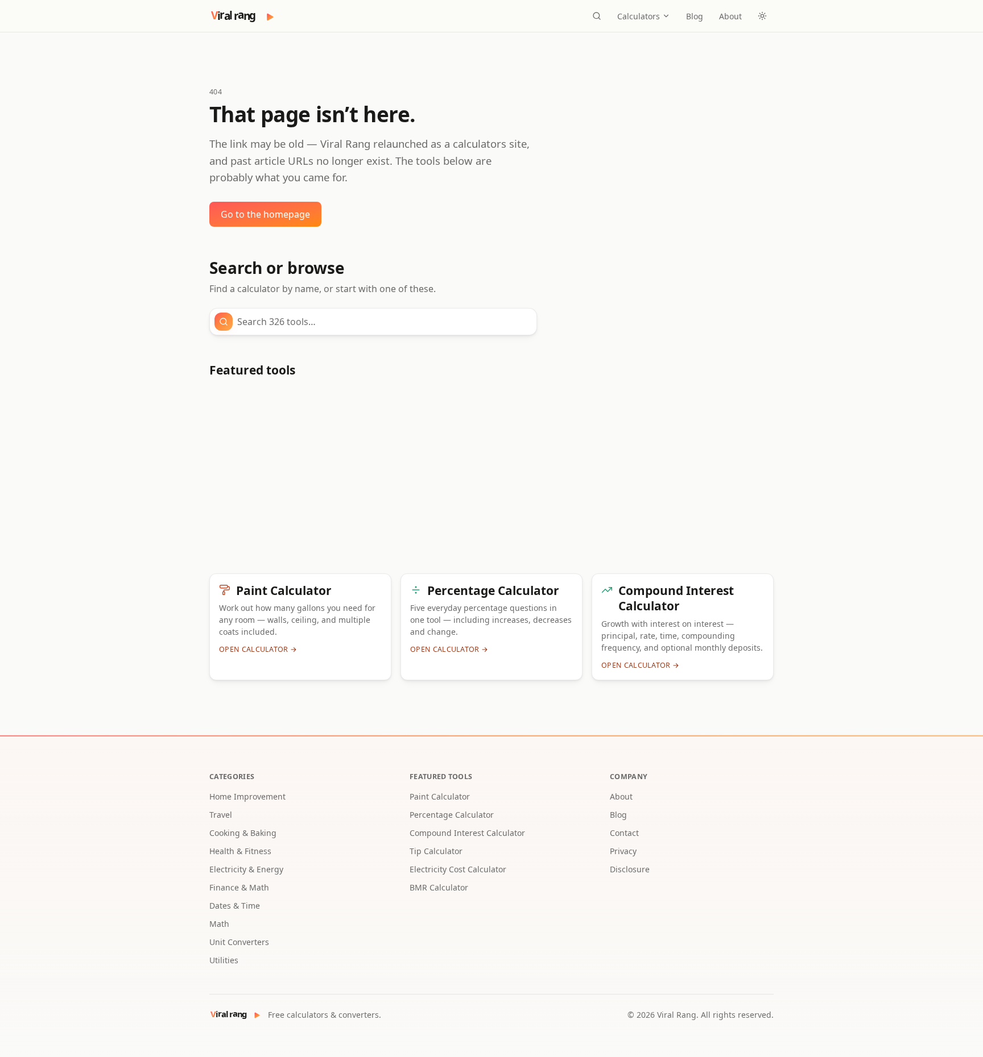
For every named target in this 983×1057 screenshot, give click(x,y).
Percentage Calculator (452, 814)
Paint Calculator (440, 796)
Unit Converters (239, 942)
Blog (694, 16)
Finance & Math (239, 887)
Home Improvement (247, 796)
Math (219, 923)
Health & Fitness (240, 851)
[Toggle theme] (762, 16)
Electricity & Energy (246, 869)
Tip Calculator (436, 851)
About (730, 16)
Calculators (638, 16)
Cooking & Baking (242, 832)
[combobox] (383, 322)
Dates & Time (234, 905)
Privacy (623, 851)
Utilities (223, 960)
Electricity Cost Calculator (458, 869)
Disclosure (630, 869)
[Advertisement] (491, 480)
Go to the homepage (265, 214)
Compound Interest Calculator (467, 832)
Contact (624, 832)
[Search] (596, 16)
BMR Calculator (439, 887)
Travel (220, 814)
